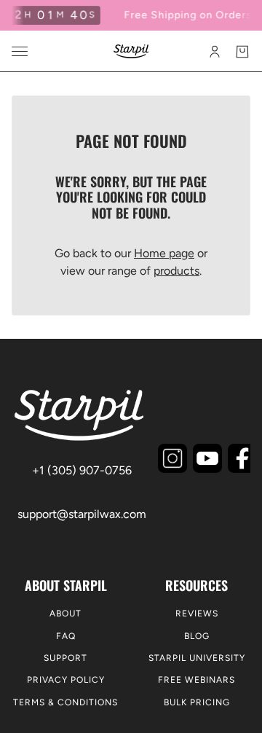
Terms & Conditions (65, 702)
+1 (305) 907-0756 (82, 470)
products (176, 271)
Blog (197, 636)
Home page (164, 253)
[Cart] (242, 52)
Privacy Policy (66, 680)
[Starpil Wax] (131, 51)
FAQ (66, 636)
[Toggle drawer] (20, 51)
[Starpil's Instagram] (172, 458)
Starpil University (196, 658)
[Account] (215, 52)
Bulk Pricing (197, 702)
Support (65, 658)
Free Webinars (196, 680)
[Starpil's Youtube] (207, 458)
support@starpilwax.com (81, 514)
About (65, 613)
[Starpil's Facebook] (242, 458)
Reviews (196, 613)
